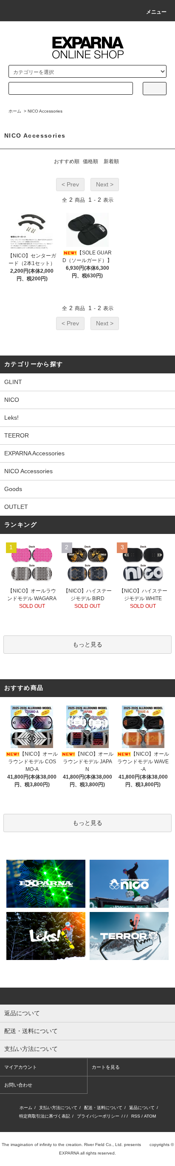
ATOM (150, 1116)
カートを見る (106, 1067)
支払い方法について (58, 1107)
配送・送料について (103, 1107)
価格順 (90, 161)
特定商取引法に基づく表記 (44, 1116)
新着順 (111, 161)
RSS (135, 1116)
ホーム (14, 111)
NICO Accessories (45, 111)
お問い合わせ (18, 1084)
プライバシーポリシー (98, 1116)
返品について (142, 1107)
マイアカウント (20, 1067)
